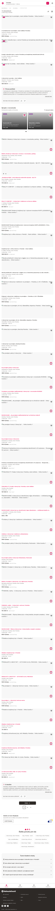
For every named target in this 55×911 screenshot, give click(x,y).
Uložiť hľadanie (8, 821)
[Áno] (21, 100)
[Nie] (24, 100)
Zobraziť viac (48, 96)
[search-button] (47, 3)
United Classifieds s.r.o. (12, 909)
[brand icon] (3, 3)
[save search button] (52, 11)
